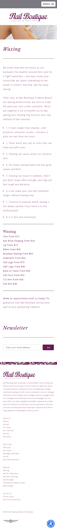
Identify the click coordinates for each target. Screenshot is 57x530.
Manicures (7, 444)
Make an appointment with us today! (24, 298)
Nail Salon (7, 436)
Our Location (8, 430)
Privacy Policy (8, 496)
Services (6, 433)
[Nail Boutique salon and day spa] (28, 17)
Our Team (7, 427)
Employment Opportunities (14, 482)
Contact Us (7, 493)
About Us (6, 418)
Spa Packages (8, 479)
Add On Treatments (11, 473)
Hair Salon (7, 450)
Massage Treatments (11, 453)
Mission (6, 424)
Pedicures (7, 447)
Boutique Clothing (10, 476)
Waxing (6, 470)
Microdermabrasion (11, 459)
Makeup (6, 467)
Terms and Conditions (12, 499)
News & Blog (8, 486)
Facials (6, 456)
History (6, 421)
